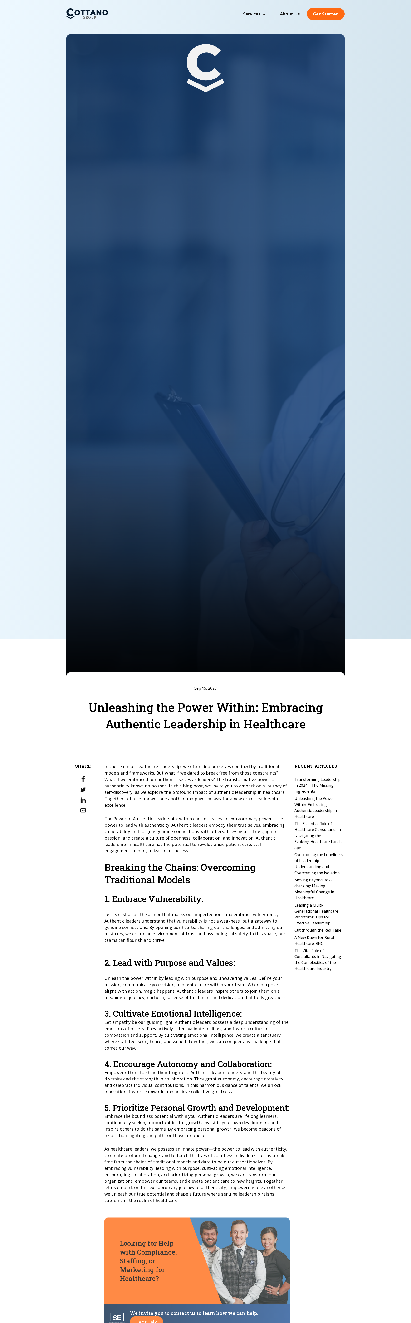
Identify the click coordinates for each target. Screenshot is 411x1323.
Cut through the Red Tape (317, 930)
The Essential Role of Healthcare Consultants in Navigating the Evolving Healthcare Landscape (318, 835)
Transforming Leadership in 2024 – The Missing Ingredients (317, 785)
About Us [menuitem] (290, 14)
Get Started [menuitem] (325, 14)
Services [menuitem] (251, 14)
